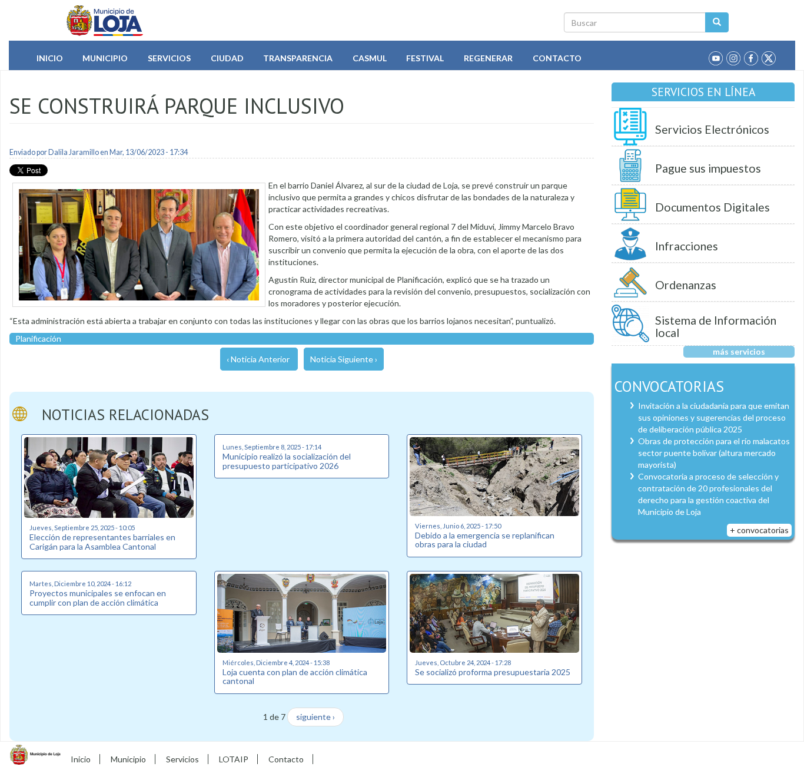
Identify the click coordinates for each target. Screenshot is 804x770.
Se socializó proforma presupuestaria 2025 (492, 672)
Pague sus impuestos (708, 168)
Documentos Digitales (712, 207)
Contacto (557, 58)
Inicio (49, 58)
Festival (425, 58)
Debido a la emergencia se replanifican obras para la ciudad (484, 539)
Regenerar (488, 58)
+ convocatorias (759, 530)
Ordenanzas (685, 285)
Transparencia (298, 58)
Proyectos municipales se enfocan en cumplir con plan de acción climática (97, 597)
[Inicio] (105, 20)
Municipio (105, 58)
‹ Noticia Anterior (258, 359)
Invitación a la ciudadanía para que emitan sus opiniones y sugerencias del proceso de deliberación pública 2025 (713, 417)
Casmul (370, 58)
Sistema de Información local (715, 326)
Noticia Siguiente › (343, 359)
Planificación (38, 338)
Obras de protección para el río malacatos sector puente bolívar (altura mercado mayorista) (714, 453)
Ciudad (227, 58)
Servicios (169, 58)
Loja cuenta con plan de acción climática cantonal (294, 676)
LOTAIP (233, 759)
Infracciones (686, 246)
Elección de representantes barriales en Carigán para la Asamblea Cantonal (102, 541)
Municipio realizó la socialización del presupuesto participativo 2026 (286, 460)
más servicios (739, 351)
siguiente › (315, 717)
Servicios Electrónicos (712, 129)
